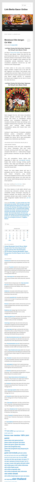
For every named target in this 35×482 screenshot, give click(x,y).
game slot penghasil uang (12, 446)
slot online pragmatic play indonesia (15, 471)
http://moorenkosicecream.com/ (14, 337)
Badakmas (7, 291)
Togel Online (15, 29)
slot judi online (24, 463)
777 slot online (8, 431)
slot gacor (18, 459)
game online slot (9, 442)
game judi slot (19, 440)
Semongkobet (10, 421)
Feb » (24, 240)
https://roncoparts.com (9, 316)
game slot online (20, 444)
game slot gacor (9, 444)
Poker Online (19, 26)
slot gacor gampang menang (11, 461)
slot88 (25, 457)
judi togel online (12, 455)
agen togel (16, 431)
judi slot (29, 197)
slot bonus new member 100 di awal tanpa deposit (16, 212)
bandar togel (21, 431)
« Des (9, 240)
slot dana (6, 459)
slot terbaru (26, 476)
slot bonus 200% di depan (23, 208)
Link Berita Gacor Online (16, 9)
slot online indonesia (21, 465)
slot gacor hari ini (23, 461)
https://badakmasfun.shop (14, 350)
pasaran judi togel (8, 457)
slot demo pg (12, 459)
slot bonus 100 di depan (17, 207)
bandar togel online (8, 433)
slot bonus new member (10, 210)
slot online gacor (9, 465)
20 (9, 237)
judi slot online (22, 453)
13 (9, 235)
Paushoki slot (7, 260)
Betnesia (6, 303)
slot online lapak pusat (11, 467)
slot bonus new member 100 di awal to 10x (16, 213)
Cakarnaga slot (10, 276)
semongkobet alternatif (24, 160)
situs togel (21, 457)
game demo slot (9, 440)
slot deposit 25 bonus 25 (15, 217)
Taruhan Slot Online (15, 52)
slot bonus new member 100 (22, 210)
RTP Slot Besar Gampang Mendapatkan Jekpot (16, 251)
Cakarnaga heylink (11, 390)
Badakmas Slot (13, 409)
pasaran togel (15, 457)
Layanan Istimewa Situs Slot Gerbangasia (14, 249)
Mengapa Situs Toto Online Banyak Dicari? (15, 248)
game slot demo (20, 442)
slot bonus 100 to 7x (12, 208)
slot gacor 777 (25, 459)
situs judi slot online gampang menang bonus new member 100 (16, 204)
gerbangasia (10, 364)
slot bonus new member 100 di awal (12, 211)
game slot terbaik (10, 453)
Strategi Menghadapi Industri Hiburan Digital (15, 246)
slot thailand (19, 478)
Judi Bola (12, 26)
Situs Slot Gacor (18, 184)
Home (6, 26)
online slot (24, 455)
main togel (18, 455)
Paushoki (11, 267)
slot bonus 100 (7, 207)
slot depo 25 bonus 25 (16, 215)
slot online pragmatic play (12, 469)
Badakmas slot (7, 310)
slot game (17, 463)
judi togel (6, 455)
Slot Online (7, 29)
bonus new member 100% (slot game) (16, 204)
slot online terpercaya (11, 476)
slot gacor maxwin (9, 463)
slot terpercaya (8, 479)
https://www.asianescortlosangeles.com (18, 377)
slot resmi (20, 476)
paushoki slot (13, 297)
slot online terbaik (11, 473)
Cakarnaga (7, 323)
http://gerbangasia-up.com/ (13, 343)
